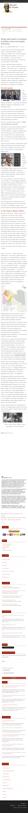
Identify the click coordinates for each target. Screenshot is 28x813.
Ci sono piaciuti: (7, 611)
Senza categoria (7, 574)
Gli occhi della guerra (7, 779)
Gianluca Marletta (6, 776)
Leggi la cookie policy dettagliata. (20, 807)
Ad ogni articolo (6, 670)
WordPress (23, 803)
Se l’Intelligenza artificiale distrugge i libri (8, 720)
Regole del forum (6, 547)
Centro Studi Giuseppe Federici (8, 770)
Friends (5, 565)
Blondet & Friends (14, 6)
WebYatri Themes (22, 805)
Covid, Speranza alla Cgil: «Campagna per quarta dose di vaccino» (12, 595)
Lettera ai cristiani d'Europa (8, 788)
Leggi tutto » (7, 621)
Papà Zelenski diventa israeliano (7, 586)
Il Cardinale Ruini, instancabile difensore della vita (9, 704)
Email (3, 661)
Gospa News (5, 782)
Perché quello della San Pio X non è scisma (8, 624)
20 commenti (22, 46)
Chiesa (5, 562)
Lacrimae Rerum (6, 785)
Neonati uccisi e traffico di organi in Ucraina (8, 599)
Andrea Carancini (6, 768)
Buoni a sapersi (7, 559)
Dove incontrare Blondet (7, 550)
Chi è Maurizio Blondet (7, 544)
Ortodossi (4, 791)
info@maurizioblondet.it (11, 1)
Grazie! (4, 548)
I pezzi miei (10, 433)
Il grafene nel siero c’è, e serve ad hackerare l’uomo (10, 604)
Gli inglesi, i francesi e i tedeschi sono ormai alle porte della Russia (12, 632)
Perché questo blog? (6, 545)
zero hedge (5, 797)
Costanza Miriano (6, 773)
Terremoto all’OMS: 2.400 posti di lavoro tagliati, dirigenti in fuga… (12, 727)
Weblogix (12, 805)
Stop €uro (4, 794)
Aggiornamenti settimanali (8, 673)
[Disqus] (14, 455)
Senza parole (6, 577)
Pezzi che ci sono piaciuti (9, 571)
